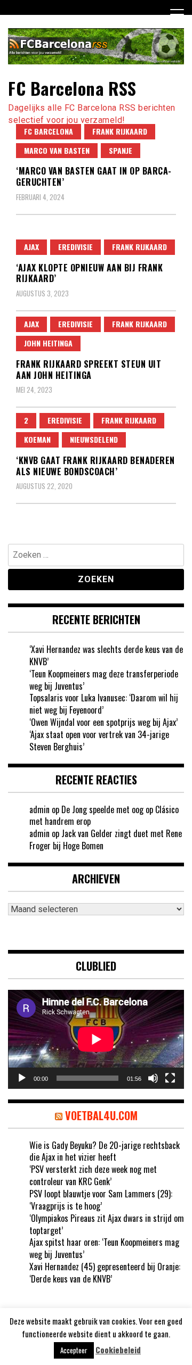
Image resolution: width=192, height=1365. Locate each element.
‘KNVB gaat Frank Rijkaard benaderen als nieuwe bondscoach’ (95, 466)
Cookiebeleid (118, 1349)
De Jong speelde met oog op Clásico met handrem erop (104, 815)
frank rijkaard (119, 131)
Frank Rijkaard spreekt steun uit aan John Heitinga (88, 370)
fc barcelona (48, 131)
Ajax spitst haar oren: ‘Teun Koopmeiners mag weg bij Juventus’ (104, 1248)
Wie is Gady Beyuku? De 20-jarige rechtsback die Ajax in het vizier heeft (104, 1151)
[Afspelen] (22, 1078)
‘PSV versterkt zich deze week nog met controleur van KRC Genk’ (93, 1175)
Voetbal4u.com (101, 1115)
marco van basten (57, 150)
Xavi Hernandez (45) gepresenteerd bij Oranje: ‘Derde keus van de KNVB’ (104, 1272)
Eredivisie (75, 246)
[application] (96, 1039)
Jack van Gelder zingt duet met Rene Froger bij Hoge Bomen (105, 839)
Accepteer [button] (73, 1350)
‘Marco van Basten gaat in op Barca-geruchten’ (94, 176)
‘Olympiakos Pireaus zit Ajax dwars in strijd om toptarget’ (106, 1224)
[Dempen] (153, 1078)
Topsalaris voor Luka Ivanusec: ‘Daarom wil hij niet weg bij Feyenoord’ (103, 703)
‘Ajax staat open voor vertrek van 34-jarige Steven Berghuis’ (99, 740)
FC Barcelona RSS (72, 88)
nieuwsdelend (94, 439)
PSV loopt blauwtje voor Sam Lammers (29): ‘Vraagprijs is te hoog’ (100, 1199)
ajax (31, 246)
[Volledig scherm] (170, 1078)
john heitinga (48, 343)
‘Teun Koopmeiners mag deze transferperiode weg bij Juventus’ (103, 679)
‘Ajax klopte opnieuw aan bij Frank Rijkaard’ (89, 273)
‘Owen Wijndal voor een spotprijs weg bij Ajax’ (103, 722)
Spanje (120, 150)
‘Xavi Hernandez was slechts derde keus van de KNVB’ (106, 655)
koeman (37, 439)
